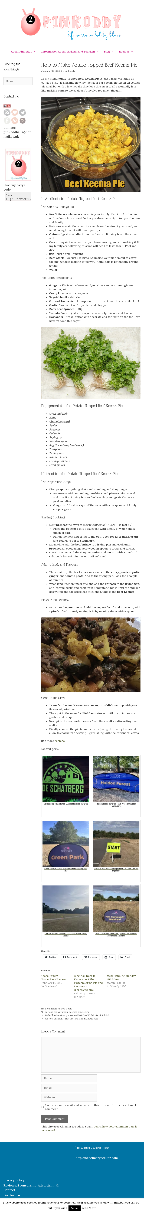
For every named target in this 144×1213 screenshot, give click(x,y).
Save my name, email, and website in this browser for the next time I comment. (90, 1107)
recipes (60, 741)
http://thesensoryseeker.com (97, 1158)
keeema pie (75, 1012)
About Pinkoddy (21, 51)
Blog (107, 51)
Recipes (124, 51)
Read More (88, 1208)
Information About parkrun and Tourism (68, 51)
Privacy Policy (14, 1180)
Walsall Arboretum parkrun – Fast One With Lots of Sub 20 (77, 1015)
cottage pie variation (56, 1012)
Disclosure (12, 1195)
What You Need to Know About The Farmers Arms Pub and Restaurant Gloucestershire (88, 983)
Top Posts (66, 1009)
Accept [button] (74, 1208)
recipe (85, 1012)
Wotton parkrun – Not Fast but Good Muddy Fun (71, 1019)
